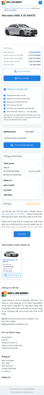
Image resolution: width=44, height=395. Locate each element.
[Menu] (40, 2)
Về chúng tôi (7, 337)
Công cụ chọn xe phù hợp (12, 345)
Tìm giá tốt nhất (23, 71)
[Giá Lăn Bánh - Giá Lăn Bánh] (15, 2)
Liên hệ (4, 340)
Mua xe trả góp (23, 78)
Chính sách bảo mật (10, 348)
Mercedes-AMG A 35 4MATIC (13, 214)
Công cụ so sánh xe (9, 342)
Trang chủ (7, 8)
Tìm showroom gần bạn (23, 145)
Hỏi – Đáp (5, 363)
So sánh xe (6, 371)
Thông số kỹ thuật (9, 368)
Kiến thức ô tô (7, 366)
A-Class (28, 8)
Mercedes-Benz (18, 8)
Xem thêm (22, 234)
